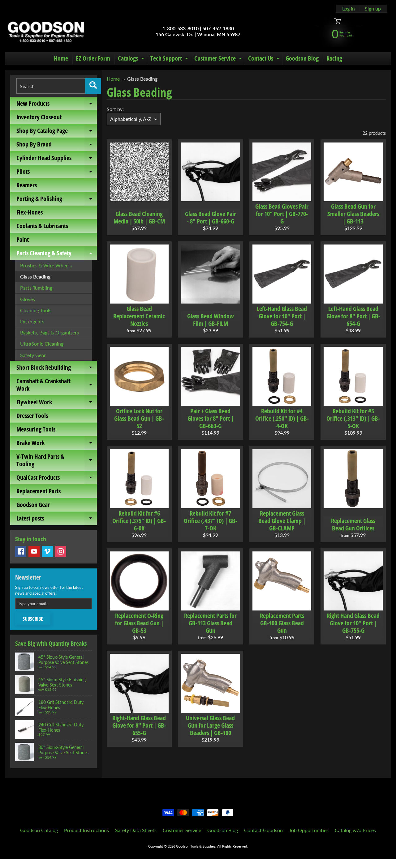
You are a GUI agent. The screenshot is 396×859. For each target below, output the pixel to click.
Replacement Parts (38, 491)
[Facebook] (20, 551)
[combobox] (50, 86)
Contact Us (264, 59)
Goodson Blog (302, 58)
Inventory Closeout (39, 117)
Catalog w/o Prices (355, 830)
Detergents (32, 321)
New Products (56, 104)
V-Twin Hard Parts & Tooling (56, 460)
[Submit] (93, 86)
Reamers (26, 185)
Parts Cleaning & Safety (56, 254)
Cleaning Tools (35, 310)
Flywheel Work (56, 403)
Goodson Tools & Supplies (195, 846)
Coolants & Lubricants (42, 226)
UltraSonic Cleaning (41, 344)
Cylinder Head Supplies (56, 159)
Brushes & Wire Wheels (46, 265)
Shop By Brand (56, 145)
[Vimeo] (47, 551)
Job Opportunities (309, 830)
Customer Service (218, 59)
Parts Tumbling (36, 288)
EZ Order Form (93, 58)
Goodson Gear (33, 504)
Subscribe (33, 618)
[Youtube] (34, 551)
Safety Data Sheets (136, 830)
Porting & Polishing (56, 200)
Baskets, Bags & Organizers (49, 332)
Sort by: (115, 109)
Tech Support (170, 59)
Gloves (27, 299)
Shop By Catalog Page (56, 132)
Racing (334, 58)
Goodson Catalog (39, 830)
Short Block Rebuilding (56, 368)
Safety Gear (33, 355)
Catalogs (132, 59)
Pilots (56, 172)
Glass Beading (35, 276)
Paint (22, 239)
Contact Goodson (263, 830)
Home (61, 58)
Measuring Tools (35, 429)
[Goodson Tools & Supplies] (46, 31)
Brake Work (56, 444)
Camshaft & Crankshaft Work (56, 385)
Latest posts (56, 519)
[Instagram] (60, 551)
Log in (348, 8)
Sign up (373, 8)
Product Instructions (86, 830)
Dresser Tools (32, 415)
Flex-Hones (29, 212)
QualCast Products (56, 478)
